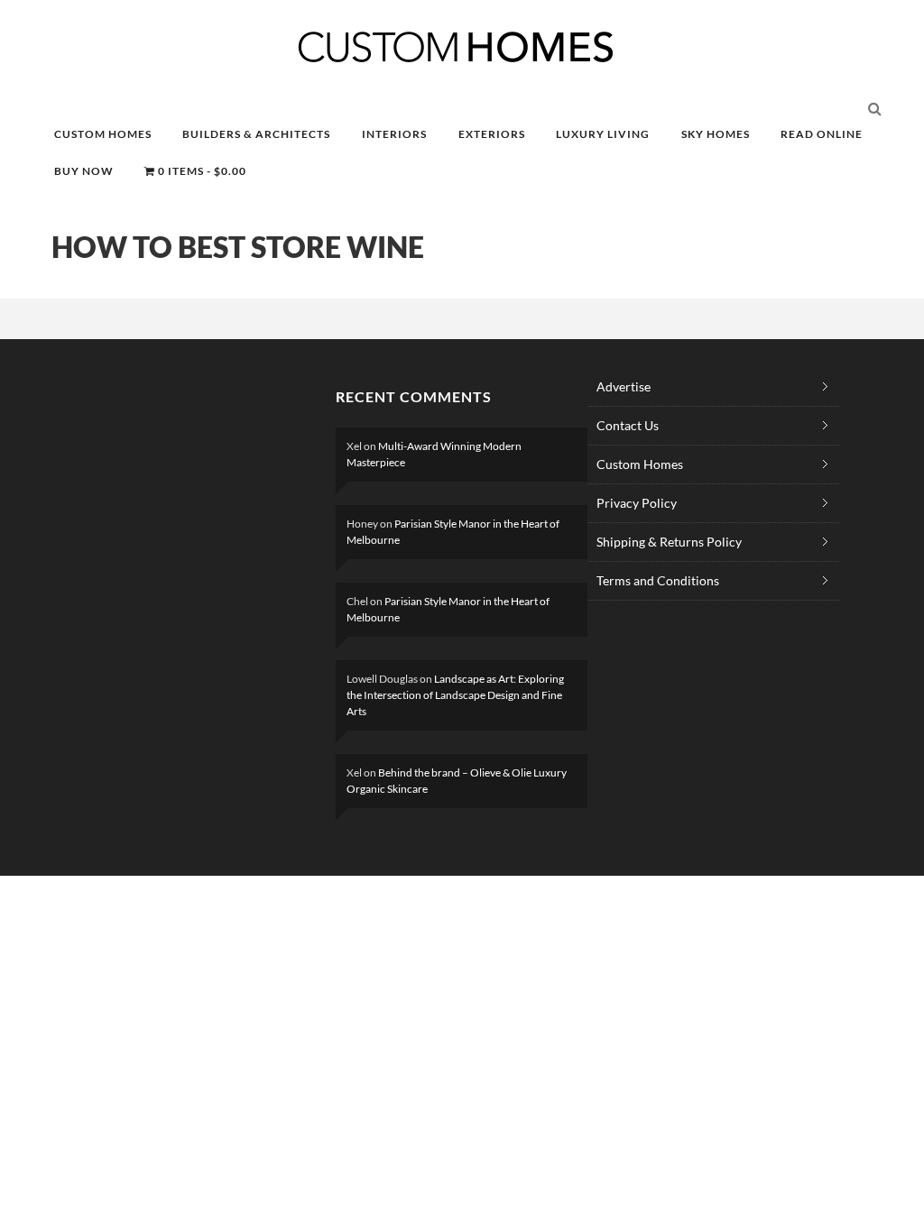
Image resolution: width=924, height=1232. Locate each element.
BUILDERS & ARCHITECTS (256, 134)
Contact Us (627, 425)
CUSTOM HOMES (103, 134)
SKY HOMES (715, 134)
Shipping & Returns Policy (669, 541)
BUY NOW (84, 171)
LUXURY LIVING (603, 134)
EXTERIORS (491, 134)
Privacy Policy (636, 502)
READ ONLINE (822, 134)
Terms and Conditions (657, 580)
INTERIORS (394, 134)
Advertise (623, 386)
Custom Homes (639, 464)
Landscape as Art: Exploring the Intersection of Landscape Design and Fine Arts (455, 695)
